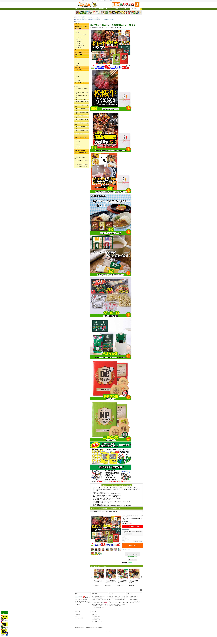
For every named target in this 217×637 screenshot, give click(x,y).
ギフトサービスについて (97, 621)
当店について (79, 8)
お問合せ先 (129, 593)
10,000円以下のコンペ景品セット (82, 99)
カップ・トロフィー (79, 69)
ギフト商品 (77, 56)
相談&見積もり (119, 8)
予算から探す (87, 8)
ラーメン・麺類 (79, 36)
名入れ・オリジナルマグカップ (82, 166)
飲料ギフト (78, 61)
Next (142, 577)
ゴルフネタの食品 (78, 52)
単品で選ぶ (102, 8)
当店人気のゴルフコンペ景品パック (81, 89)
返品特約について (126, 549)
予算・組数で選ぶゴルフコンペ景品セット (81, 85)
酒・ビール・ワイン (79, 43)
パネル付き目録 (78, 28)
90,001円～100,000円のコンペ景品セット (81, 131)
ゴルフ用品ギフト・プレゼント (81, 150)
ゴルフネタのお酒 (78, 54)
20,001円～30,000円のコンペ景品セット (81, 106)
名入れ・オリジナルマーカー (81, 154)
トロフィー (78, 74)
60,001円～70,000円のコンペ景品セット (81, 120)
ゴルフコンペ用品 (78, 67)
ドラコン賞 (78, 141)
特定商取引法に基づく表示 (91, 627)
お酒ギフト (78, 63)
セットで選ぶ (110, 8)
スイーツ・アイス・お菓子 (81, 34)
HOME (75, 16)
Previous (91, 577)
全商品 (79, 21)
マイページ (77, 611)
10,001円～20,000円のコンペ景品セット (81, 102)
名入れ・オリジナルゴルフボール (82, 164)
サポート (94, 611)
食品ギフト (78, 58)
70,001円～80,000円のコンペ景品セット (81, 124)
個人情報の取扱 (101, 627)
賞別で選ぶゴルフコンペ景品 (81, 26)
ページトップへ (141, 590)
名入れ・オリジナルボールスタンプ (81, 161)
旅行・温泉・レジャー (80, 45)
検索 (141, 9)
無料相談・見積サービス (113, 0)
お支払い (77, 593)
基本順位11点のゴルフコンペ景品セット (94, 17)
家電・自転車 (78, 47)
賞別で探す (94, 8)
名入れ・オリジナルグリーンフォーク (81, 158)
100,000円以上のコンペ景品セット (81, 134)
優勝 (76, 139)
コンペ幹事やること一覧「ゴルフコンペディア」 (127, 0)
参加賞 (77, 148)
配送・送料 (94, 593)
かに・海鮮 (78, 32)
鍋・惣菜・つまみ (79, 39)
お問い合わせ (82, 627)
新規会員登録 (77, 614)
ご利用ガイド (86, 602)
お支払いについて (95, 618)
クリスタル (78, 80)
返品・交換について (96, 619)
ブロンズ (77, 76)
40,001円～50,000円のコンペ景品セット (81, 113)
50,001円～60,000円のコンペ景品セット (81, 116)
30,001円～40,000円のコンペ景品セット (108, 19)
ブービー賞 (78, 146)
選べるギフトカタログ (79, 49)
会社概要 (77, 627)
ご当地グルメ (78, 41)
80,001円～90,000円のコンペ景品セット (81, 127)
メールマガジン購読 (79, 618)
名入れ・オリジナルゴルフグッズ (81, 152)
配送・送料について (96, 616)
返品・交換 (112, 593)
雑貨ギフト (78, 65)
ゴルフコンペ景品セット (82, 16)
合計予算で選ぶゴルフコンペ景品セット (94, 19)
